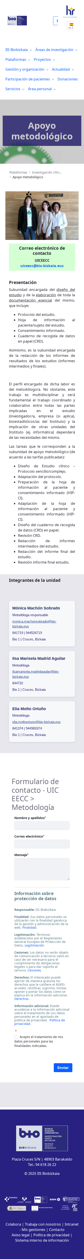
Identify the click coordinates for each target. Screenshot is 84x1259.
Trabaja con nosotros (43, 1224)
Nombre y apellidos (30, 817)
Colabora (13, 1224)
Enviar (63, 1067)
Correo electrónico (29, 836)
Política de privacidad (51, 1234)
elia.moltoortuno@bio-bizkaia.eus (36, 722)
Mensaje (21, 854)
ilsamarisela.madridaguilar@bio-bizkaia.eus (35, 674)
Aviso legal (21, 1234)
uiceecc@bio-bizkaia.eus (42, 265)
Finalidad (29, 927)
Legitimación (34, 945)
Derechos (21, 999)
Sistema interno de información (42, 1240)
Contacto (57, 1229)
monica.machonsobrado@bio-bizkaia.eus (34, 623)
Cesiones (34, 970)
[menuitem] (19, 50)
